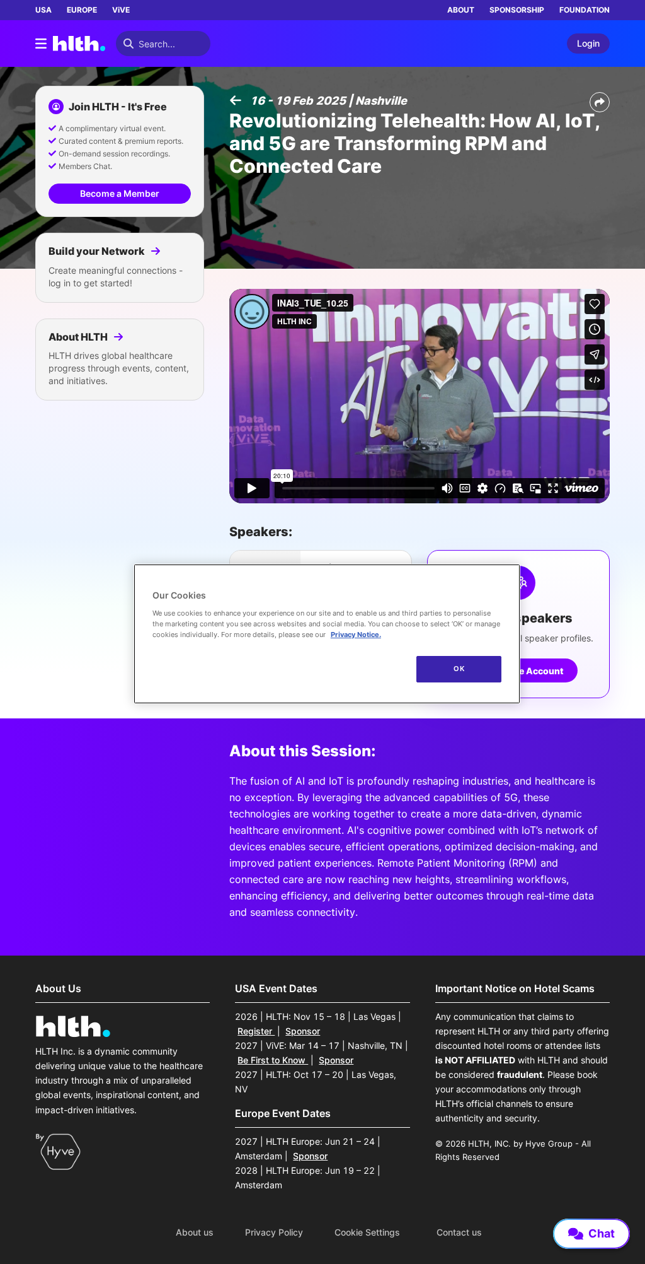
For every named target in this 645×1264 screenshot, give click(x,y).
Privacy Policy (274, 1232)
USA (43, 10)
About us (195, 1232)
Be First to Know (272, 1060)
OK (459, 668)
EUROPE (82, 10)
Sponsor (302, 1031)
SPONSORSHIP (516, 10)
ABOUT (460, 10)
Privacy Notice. (356, 634)
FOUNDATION (584, 10)
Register (256, 1031)
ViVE (121, 10)
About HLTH (79, 337)
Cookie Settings (367, 1232)
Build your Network (98, 251)
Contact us (459, 1232)
